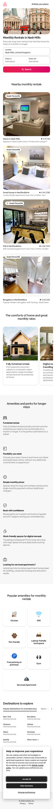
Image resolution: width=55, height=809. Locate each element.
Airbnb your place (40, 4)
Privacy (23, 803)
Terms (30, 803)
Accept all (26, 779)
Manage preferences (26, 792)
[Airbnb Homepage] (5, 4)
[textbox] (14, 61)
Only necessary (26, 786)
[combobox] (26, 52)
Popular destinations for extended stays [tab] (20, 709)
